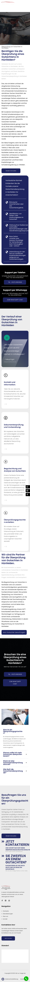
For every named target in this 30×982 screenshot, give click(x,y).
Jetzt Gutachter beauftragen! (14, 632)
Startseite (6, 911)
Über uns (5, 916)
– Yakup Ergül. (9, 359)
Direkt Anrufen (11, 171)
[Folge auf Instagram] (5, 900)
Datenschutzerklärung (11, 979)
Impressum (23, 979)
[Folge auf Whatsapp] (9, 900)
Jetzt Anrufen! (8, 938)
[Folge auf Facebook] (2, 900)
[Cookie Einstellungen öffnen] (3, 980)
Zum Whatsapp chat (15, 300)
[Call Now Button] (26, 978)
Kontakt (5, 919)
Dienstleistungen (8, 914)
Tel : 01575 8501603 (15, 282)
